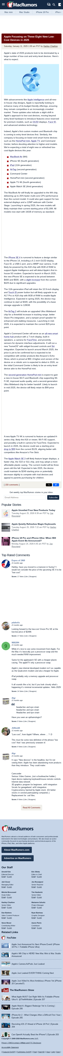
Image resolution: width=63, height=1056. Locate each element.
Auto (48, 1052)
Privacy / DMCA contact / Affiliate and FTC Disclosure (21, 1043)
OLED (36, 122)
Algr (14, 698)
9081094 (15, 642)
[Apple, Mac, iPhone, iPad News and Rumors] (22, 8)
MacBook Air (16, 156)
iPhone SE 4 (14, 257)
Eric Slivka (35, 872)
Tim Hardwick (37, 892)
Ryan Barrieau (37, 913)
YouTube (11, 937)
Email (4, 876)
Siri (53, 346)
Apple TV (35, 141)
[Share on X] (49, 484)
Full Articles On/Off (24, 1052)
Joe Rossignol (37, 882)
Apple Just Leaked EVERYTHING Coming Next (33, 973)
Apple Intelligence (35, 99)
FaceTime (32, 340)
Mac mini (8, 12)
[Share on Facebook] (56, 484)
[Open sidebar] (59, 5)
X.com (9, 876)
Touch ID (12, 292)
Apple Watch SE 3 (17, 458)
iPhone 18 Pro (42, 12)
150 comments (11, 485)
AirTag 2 (12, 311)
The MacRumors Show (22, 990)
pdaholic (16, 622)
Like (26, 576)
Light (53, 1052)
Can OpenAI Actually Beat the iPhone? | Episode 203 (35, 1034)
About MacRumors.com (16, 850)
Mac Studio (24, 12)
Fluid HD (41, 1052)
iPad (12, 165)
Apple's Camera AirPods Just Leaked (28, 964)
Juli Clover (6, 882)
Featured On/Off (8, 1052)
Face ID (52, 122)
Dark (58, 1052)
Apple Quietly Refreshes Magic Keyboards (34, 524)
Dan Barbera (6, 913)
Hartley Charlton (50, 46)
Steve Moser (6, 923)
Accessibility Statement (10, 1047)
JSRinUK (16, 728)
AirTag (13, 169)
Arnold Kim (6, 872)
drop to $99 (9, 449)
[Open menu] (3, 4)
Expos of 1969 (18, 560)
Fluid (35, 1052)
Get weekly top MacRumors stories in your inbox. (31, 492)
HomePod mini (23, 141)
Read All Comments (31, 807)
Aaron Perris (36, 923)
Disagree (32, 576)
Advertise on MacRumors (17, 858)
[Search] (55, 4)
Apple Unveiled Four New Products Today (33, 510)
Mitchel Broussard (9, 892)
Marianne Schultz (38, 902)
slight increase (33, 280)
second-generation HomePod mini (24, 375)
